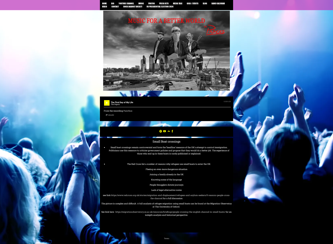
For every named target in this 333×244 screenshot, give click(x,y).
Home (104, 3)
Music (141, 3)
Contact (115, 6)
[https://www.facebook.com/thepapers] (172, 131)
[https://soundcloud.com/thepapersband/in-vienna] (168, 131)
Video (104, 6)
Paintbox (127, 110)
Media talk (177, 3)
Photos (151, 3)
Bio (112, 3)
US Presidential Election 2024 (160, 6)
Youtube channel (126, 3)
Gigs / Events (192, 3)
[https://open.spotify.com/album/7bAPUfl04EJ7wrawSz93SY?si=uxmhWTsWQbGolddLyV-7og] (160, 131)
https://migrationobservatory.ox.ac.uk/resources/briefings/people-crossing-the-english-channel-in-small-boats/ (170, 211)
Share (111, 115)
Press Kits (164, 3)
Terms (166, 238)
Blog (205, 3)
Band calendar (218, 3)
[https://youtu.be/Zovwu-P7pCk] (164, 131)
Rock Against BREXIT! (132, 6)
